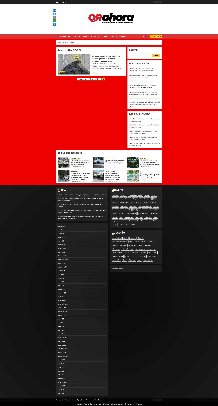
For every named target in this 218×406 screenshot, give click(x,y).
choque (135, 199)
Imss (122, 210)
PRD (120, 217)
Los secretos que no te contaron (145, 249)
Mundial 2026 (154, 210)
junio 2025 (61, 278)
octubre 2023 (62, 352)
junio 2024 (61, 323)
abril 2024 (61, 330)
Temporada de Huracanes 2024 (129, 221)
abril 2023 (61, 375)
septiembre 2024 (63, 311)
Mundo (85, 36)
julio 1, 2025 (112, 63)
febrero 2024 (62, 337)
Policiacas (154, 213)
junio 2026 (61, 233)
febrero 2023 (62, 382)
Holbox (156, 206)
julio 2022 (61, 389)
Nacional (76, 36)
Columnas (150, 242)
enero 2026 (61, 252)
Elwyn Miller (133, 119)
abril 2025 (61, 285)
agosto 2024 (61, 315)
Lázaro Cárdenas (117, 253)
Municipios (112, 171)
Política (114, 36)
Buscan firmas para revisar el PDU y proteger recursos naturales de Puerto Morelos (149, 162)
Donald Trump (124, 202)
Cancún (107, 171)
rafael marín (139, 217)
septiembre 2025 (63, 267)
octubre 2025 (62, 263)
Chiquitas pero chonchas (119, 242)
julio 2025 (61, 274)
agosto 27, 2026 (145, 180)
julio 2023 (61, 363)
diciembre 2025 (62, 256)
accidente (115, 195)
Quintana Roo (65, 36)
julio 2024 (61, 319)
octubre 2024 (62, 308)
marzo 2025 (61, 289)
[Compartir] (54, 24)
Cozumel (115, 202)
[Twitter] (54, 14)
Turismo (120, 224)
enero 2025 (61, 297)
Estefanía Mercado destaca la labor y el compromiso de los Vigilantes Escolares (80, 162)
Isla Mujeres (136, 210)
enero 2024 (61, 341)
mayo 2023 (61, 371)
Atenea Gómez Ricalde (135, 195)
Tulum (114, 224)
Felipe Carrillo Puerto (150, 202)
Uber (127, 224)
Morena (145, 210)
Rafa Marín (148, 217)
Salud (155, 217)
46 (92, 79)
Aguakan (123, 195)
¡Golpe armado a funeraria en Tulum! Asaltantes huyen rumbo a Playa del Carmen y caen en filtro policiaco (143, 95)
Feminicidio (124, 206)
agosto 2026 (61, 226)
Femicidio (115, 206)
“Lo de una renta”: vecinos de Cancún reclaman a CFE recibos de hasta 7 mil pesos (149, 176)
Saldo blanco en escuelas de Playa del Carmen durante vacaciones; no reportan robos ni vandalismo (143, 78)
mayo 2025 (61, 282)
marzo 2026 (61, 245)
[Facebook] (54, 10)
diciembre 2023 (62, 345)
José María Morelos (127, 249)
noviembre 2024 (63, 304)
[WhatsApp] (54, 21)
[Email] (54, 17)
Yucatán (133, 224)
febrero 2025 (62, 293)
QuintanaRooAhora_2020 (100, 63)
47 (96, 79)
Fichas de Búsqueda (145, 206)
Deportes (105, 36)
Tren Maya (153, 221)
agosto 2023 (61, 360)
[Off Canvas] (57, 36)
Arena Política (116, 238)
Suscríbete (157, 36)
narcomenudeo (131, 213)
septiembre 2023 (63, 356)
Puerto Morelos (144, 158)
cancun (154, 195)
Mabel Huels (133, 143)
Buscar (133, 49)
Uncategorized (148, 260)
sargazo (114, 221)
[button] (148, 36)
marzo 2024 (61, 334)
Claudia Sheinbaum (145, 199)
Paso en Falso (152, 253)
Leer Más (95, 72)
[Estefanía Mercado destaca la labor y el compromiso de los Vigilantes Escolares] (63, 162)
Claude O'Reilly (133, 137)
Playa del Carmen (75, 158)
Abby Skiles (133, 125)
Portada (142, 256)
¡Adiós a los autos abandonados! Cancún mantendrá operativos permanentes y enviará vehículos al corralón (144, 104)
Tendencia (122, 36)
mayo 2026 (61, 237)
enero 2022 (61, 393)
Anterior (80, 79)
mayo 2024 (61, 326)
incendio (128, 210)
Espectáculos (94, 36)
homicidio (115, 210)
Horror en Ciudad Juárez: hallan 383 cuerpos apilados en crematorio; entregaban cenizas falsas (106, 58)
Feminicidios (133, 206)
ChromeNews (128, 404)
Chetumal (127, 199)
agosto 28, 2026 (76, 167)
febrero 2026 (62, 248)
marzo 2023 (61, 378)
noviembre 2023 (63, 349)
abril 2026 (61, 241)
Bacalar (147, 195)
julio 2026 (61, 230)
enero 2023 (61, 386)
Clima (154, 199)
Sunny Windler (133, 131)
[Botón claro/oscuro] (144, 36)
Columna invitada (140, 242)
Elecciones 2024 (136, 202)
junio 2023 (61, 367)
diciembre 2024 (62, 300)
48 (99, 79)
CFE (121, 199)
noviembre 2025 (63, 259)
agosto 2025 (61, 271)
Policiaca (127, 256)
